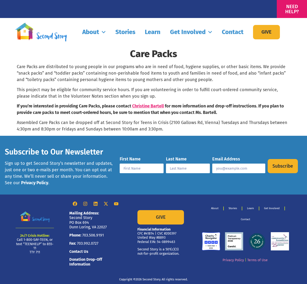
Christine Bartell (148, 106)
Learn (152, 32)
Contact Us (78, 251)
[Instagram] (85, 203)
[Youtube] (116, 203)
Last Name (176, 159)
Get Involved (188, 32)
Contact (232, 32)
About (90, 32)
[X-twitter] (106, 203)
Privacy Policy (34, 182)
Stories (125, 32)
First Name (130, 159)
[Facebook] (75, 203)
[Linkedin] (95, 203)
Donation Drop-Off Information (85, 261)
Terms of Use (257, 260)
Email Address (226, 159)
